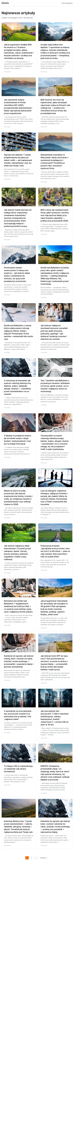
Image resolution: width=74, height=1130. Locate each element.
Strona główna (67, 3)
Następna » (43, 858)
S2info (5, 3)
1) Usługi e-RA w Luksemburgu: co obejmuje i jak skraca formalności (18, 769)
